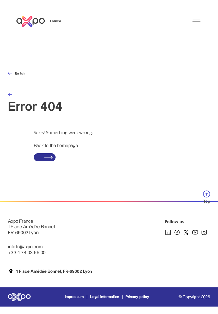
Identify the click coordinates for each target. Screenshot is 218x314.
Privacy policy (137, 297)
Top (206, 202)
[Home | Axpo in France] (33, 21)
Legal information (104, 297)
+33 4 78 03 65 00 (26, 252)
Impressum (74, 297)
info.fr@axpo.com (25, 247)
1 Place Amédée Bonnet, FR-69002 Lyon (54, 272)
